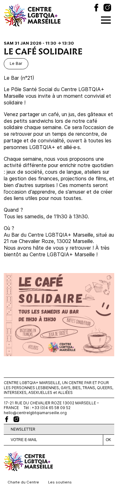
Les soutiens (60, 482)
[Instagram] (107, 8)
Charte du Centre (23, 482)
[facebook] (6, 419)
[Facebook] (96, 8)
